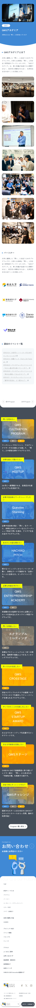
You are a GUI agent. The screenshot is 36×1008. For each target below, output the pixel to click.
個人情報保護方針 (8, 996)
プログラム (6, 895)
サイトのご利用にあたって (9, 993)
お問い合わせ (7, 956)
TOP (4, 884)
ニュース (6, 941)
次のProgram (25, 402)
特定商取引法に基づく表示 (24, 993)
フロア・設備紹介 (8, 911)
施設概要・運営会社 (9, 960)
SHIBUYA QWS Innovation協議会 (13, 972)
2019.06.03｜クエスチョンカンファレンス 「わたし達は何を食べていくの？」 (17, 366)
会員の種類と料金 (8, 918)
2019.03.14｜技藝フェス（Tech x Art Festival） (17, 360)
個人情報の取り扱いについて (10, 998)
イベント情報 (7, 933)
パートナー (6, 899)
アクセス (6, 947)
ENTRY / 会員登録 (27, 1004)
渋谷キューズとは (8, 891)
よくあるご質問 (8, 952)
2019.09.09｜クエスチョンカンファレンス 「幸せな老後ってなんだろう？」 (17, 372)
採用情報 (6, 964)
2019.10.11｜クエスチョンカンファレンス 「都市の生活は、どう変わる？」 (17, 378)
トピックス (6, 937)
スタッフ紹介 (7, 907)
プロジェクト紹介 (8, 929)
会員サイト (6, 968)
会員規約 (5, 922)
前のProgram (10, 402)
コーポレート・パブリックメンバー (13, 903)
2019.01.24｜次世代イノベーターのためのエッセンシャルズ (17, 354)
